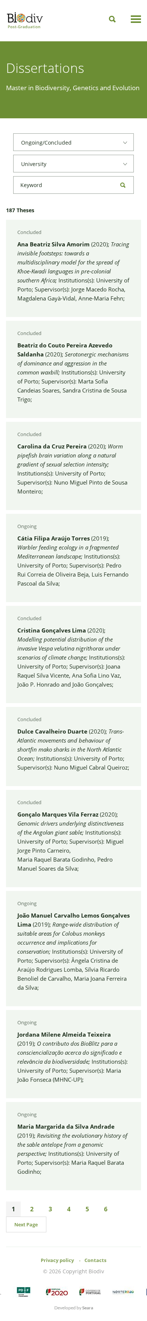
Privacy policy (57, 1260)
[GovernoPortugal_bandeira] (90, 1292)
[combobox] (73, 142)
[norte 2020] (123, 1292)
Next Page (26, 1224)
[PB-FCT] (24, 1292)
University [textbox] (33, 164)
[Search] (112, 19)
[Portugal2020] (57, 1292)
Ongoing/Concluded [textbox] (46, 142)
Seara (87, 1307)
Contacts (95, 1260)
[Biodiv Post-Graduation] (25, 21)
